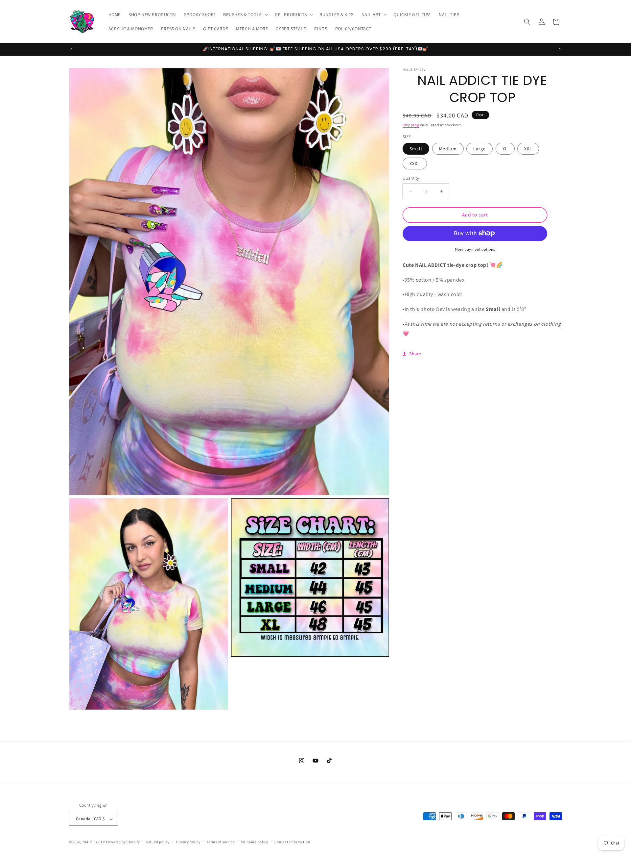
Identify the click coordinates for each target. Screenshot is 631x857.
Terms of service (220, 841)
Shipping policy (254, 841)
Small (415, 149)
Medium (448, 149)
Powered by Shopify (123, 842)
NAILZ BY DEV (93, 842)
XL (505, 149)
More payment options (475, 248)
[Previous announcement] (71, 49)
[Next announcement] (559, 49)
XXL (528, 149)
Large (479, 149)
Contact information (292, 841)
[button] (245, 14)
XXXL (414, 163)
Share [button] (415, 354)
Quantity (411, 178)
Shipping (411, 124)
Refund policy (158, 841)
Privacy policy (188, 841)
